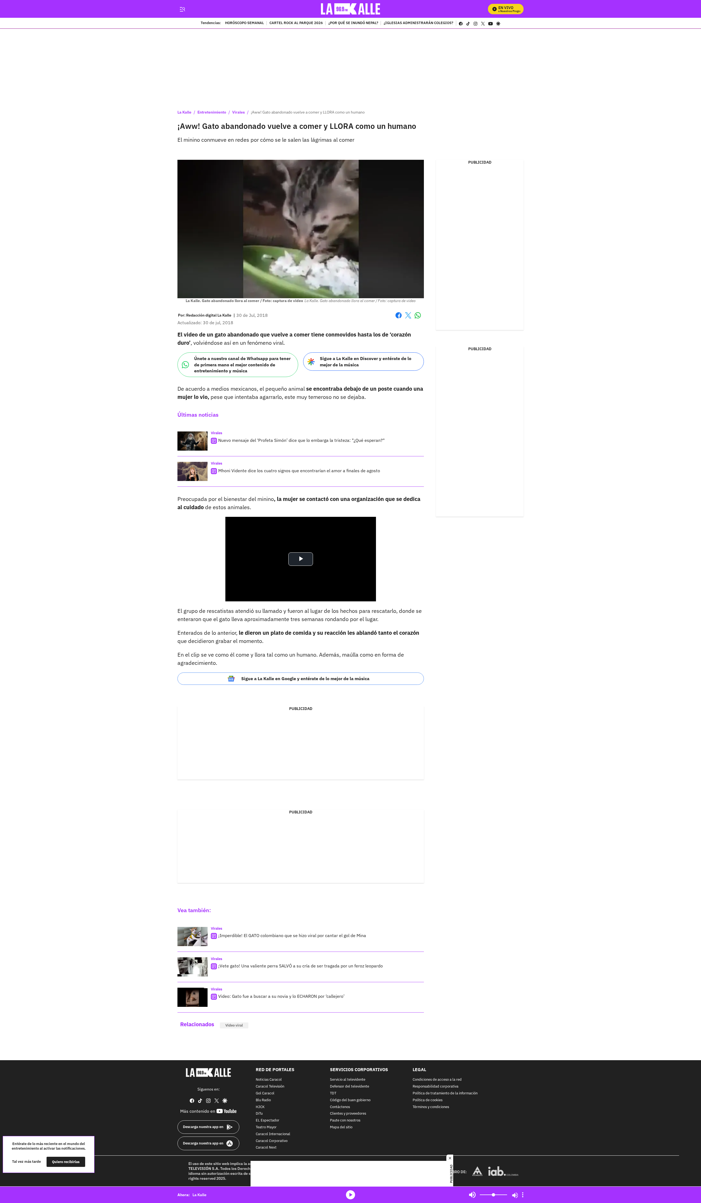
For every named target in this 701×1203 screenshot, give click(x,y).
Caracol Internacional (273, 1134)
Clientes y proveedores (348, 1114)
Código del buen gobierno (350, 1100)
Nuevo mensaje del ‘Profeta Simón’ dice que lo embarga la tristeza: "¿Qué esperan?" (301, 440)
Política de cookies (428, 1100)
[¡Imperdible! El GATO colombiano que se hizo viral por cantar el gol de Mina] (192, 936)
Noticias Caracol (269, 1080)
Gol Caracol (265, 1093)
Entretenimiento (211, 112)
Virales (238, 112)
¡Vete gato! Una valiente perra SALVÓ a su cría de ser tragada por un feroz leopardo (300, 966)
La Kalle (184, 112)
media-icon (350, 1195)
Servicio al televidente (347, 1080)
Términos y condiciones (431, 1107)
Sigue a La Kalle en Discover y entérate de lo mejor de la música (365, 361)
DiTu (259, 1114)
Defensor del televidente (349, 1086)
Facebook (398, 318)
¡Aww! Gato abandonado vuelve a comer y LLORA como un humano (308, 112)
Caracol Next (266, 1148)
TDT (333, 1093)
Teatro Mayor (266, 1127)
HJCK (260, 1107)
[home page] (350, 9)
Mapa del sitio (341, 1127)
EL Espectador (267, 1120)
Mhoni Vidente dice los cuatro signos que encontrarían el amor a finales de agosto (299, 470)
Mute (472, 1195)
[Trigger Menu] (182, 9)
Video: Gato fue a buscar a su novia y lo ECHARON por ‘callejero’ (281, 996)
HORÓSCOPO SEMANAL (244, 23)
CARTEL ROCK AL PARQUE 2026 (296, 23)
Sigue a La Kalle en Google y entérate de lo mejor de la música (305, 678)
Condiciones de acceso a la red (437, 1080)
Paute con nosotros (345, 1120)
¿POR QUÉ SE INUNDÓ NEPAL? (353, 23)
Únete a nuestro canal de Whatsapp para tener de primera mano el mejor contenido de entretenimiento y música (242, 364)
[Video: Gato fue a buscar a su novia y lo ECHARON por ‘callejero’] (192, 997)
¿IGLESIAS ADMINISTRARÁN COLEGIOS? (418, 23)
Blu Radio (263, 1100)
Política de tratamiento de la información (445, 1093)
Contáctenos (340, 1107)
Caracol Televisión (270, 1086)
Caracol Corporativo (272, 1141)
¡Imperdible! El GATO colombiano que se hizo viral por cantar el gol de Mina (292, 935)
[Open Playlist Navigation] (523, 1195)
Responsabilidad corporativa (435, 1086)
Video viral (234, 1025)
